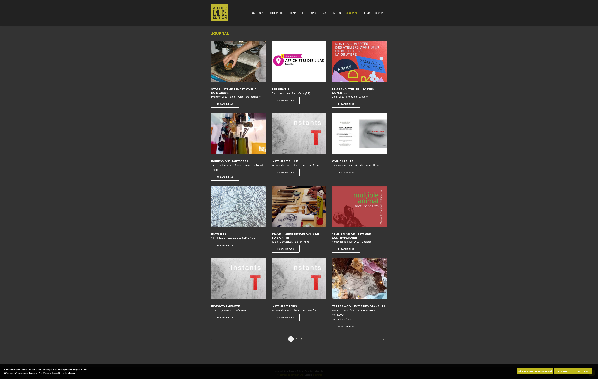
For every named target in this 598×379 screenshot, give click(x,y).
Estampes (218, 234)
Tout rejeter (562, 371)
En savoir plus (225, 104)
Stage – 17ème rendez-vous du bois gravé (235, 91)
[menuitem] (257, 13)
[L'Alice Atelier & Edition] (219, 12)
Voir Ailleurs (343, 161)
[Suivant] (382, 340)
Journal (352, 12)
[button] (238, 61)
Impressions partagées (229, 161)
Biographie (277, 12)
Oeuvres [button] (255, 12)
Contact (381, 12)
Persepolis (281, 89)
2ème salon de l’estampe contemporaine (351, 236)
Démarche (296, 12)
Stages (336, 12)
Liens (366, 12)
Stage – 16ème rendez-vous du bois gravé (295, 236)
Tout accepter (582, 371)
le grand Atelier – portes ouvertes (353, 91)
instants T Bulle (285, 161)
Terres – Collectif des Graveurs (358, 306)
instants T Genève (225, 306)
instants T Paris (284, 306)
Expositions (317, 12)
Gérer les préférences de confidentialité (535, 371)
